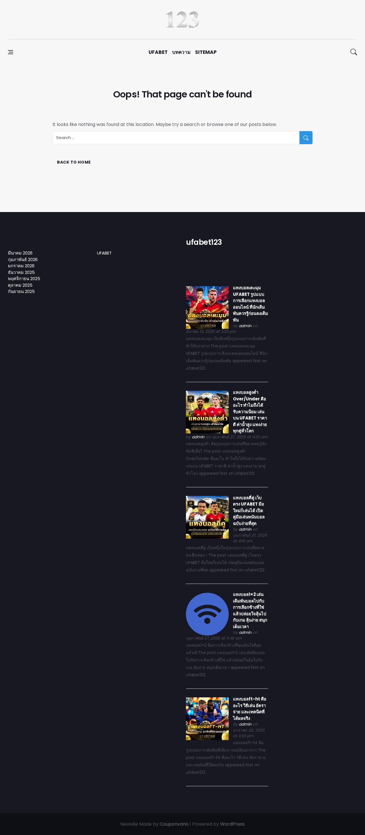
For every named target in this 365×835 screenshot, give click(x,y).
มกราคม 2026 (21, 266)
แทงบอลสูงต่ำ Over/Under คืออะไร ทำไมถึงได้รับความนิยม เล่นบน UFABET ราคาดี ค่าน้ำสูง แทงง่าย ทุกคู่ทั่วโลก (250, 411)
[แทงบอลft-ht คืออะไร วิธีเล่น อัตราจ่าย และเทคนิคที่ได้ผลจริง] (207, 718)
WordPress (232, 824)
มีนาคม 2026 (20, 253)
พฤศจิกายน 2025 (24, 279)
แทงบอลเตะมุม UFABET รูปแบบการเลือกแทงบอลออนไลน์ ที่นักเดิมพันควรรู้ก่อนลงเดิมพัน (250, 304)
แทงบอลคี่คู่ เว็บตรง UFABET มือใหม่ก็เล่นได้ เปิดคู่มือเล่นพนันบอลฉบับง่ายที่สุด (249, 510)
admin (245, 326)
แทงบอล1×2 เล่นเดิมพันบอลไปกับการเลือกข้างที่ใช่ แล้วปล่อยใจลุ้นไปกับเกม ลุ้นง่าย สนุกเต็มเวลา (250, 610)
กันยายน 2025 (21, 291)
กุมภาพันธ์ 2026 (23, 259)
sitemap (206, 52)
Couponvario (174, 824)
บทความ (181, 52)
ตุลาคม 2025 (20, 285)
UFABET (158, 52)
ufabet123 (204, 242)
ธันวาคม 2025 (21, 272)
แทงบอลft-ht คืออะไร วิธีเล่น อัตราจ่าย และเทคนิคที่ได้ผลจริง (249, 708)
